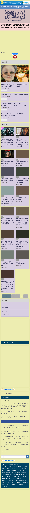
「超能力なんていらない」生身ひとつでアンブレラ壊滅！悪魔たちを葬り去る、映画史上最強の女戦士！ (7, 142)
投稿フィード (5, 307)
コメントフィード (6, 311)
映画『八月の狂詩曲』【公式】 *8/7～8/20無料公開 (7, 263)
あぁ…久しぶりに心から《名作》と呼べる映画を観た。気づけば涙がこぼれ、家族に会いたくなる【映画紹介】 (22, 142)
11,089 (25, 296)
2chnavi (3, 52)
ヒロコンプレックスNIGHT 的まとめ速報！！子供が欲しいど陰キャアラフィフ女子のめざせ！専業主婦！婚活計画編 (14, 444)
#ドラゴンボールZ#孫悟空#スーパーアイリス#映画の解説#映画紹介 (22, 180)
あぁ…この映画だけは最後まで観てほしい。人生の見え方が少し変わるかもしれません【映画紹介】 (22, 222)
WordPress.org (5, 314)
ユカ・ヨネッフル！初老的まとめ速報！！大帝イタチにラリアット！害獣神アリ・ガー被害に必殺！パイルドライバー (14, 438)
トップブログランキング (7, 393)
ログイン (4, 303)
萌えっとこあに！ (5, 449)
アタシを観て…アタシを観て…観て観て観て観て (14, 94)
